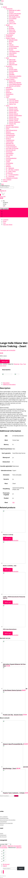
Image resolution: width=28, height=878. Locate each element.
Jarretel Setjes (13, 48)
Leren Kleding (13, 56)
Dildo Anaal (12, 59)
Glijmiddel (11, 74)
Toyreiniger (12, 99)
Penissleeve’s (9, 94)
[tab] (15, 383)
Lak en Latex (12, 23)
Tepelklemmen (10, 140)
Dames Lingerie (10, 38)
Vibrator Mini (12, 112)
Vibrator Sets (12, 117)
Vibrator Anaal (13, 107)
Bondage (11, 28)
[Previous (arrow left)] (0, 877)
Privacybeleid (3, 847)
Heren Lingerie (10, 79)
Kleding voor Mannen (15, 82)
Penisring (8, 92)
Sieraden (8, 160)
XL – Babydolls (10, 168)
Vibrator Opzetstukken (15, 115)
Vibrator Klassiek (14, 110)
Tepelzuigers (9, 142)
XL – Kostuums (10, 176)
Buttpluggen (9, 35)
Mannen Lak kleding (14, 86)
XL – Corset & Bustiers (12, 174)
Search (16, 795)
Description (6, 383)
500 (13, 502)
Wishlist (3, 191)
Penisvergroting (10, 145)
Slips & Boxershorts (11, 130)
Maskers (8, 132)
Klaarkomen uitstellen (15, 76)
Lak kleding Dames (14, 51)
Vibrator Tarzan (13, 120)
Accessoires (9, 8)
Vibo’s (7, 105)
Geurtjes (11, 73)
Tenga (8, 96)
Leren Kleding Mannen (15, 84)
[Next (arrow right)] (2, 877)
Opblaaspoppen (10, 135)
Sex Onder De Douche (12, 148)
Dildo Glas (12, 63)
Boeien (11, 27)
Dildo (7, 58)
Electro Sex (12, 30)
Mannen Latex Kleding (12, 127)
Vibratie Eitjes (10, 125)
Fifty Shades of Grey (14, 17)
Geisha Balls (12, 31)
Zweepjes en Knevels (12, 178)
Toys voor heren (13, 102)
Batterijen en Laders (14, 10)
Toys (7, 97)
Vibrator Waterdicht (14, 122)
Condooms (9, 36)
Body (10, 43)
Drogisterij (9, 66)
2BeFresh (19, 847)
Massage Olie (10, 143)
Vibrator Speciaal (14, 119)
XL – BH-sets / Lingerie (12, 170)
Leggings (11, 54)
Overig (8, 91)
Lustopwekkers (13, 77)
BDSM (7, 25)
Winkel (5, 7)
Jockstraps (12, 33)
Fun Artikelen (12, 18)
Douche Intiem (13, 69)
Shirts (7, 128)
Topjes (8, 161)
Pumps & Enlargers (11, 147)
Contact (5, 181)
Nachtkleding (9, 153)
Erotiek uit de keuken (15, 13)
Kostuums (12, 22)
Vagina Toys (12, 104)
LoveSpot (5, 219)
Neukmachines (10, 133)
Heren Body (12, 81)
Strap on (8, 138)
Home (4, 211)
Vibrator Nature (13, 114)
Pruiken (8, 165)
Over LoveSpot (7, 179)
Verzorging (9, 151)
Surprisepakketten (11, 158)
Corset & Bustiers (14, 46)
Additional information (9, 384)
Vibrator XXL (12, 123)
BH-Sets (11, 41)
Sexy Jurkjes (9, 155)
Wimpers (8, 166)
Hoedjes (11, 20)
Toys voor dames (14, 100)
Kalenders (9, 87)
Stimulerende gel (10, 150)
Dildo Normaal (13, 64)
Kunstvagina (9, 89)
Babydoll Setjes (13, 40)
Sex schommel (10, 137)
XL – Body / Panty (11, 171)
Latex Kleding (13, 53)
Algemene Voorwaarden (14, 846)
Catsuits (11, 45)
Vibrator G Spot (13, 109)
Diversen (11, 12)
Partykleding (9, 163)
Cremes (11, 68)
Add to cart (5, 361)
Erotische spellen (14, 15)
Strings (8, 156)
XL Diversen (9, 173)
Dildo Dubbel (12, 61)
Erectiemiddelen (13, 71)
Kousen (11, 50)
